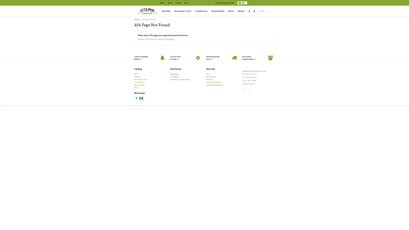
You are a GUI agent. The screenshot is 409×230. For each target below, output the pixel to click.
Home (162, 3)
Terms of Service (214, 82)
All (135, 74)
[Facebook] (249, 91)
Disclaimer (211, 77)
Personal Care (183, 11)
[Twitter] (244, 91)
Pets (231, 11)
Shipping (174, 74)
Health (166, 11)
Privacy (209, 79)
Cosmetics (201, 11)
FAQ (208, 74)
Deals (241, 11)
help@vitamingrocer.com (224, 3)
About (170, 3)
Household (218, 11)
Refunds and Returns (180, 79)
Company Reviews (214, 85)
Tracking (174, 77)
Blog (185, 3)
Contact (178, 3)
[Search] (269, 11)
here (151, 39)
